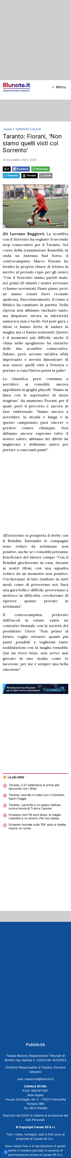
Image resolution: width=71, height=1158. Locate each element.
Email (48, 175)
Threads (31, 175)
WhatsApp (42, 169)
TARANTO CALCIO (28, 129)
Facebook (22, 169)
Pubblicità (35, 1044)
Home (8, 129)
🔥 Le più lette (13, 777)
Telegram (12, 175)
